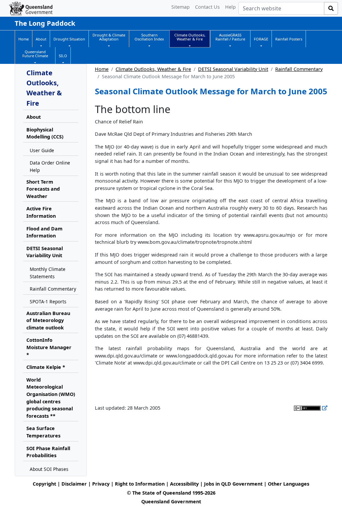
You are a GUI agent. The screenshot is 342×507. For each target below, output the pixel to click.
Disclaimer (74, 484)
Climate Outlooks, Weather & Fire (153, 69)
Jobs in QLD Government (234, 484)
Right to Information (140, 484)
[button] (41, 39)
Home (102, 69)
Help (230, 7)
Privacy (101, 484)
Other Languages (288, 484)
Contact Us (207, 7)
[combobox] (281, 8)
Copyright (44, 484)
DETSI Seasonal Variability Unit (233, 69)
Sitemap (180, 7)
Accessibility (184, 484)
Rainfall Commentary (299, 69)
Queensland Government (171, 501)
